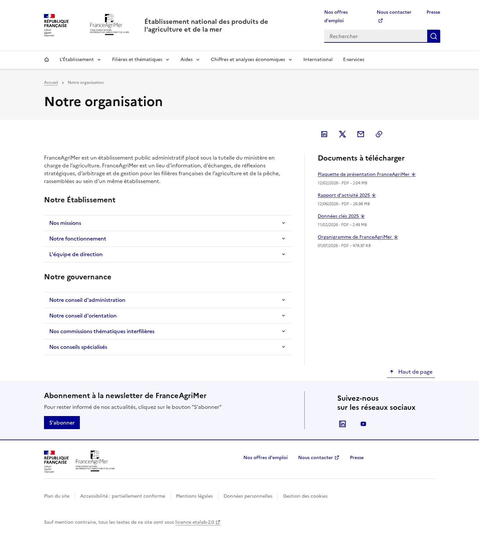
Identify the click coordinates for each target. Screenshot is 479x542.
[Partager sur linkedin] (324, 134)
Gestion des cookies (305, 496)
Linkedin (342, 424)
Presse (433, 12)
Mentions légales (194, 496)
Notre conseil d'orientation (83, 315)
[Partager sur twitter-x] (342, 134)
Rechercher (433, 36)
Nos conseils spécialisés (78, 347)
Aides (187, 59)
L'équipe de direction (76, 254)
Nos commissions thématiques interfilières (101, 331)
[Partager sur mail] (360, 134)
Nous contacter (315, 457)
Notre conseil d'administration (87, 300)
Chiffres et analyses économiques (248, 59)
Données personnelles (248, 496)
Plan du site (56, 496)
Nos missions (65, 223)
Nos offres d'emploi (265, 457)
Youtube (363, 424)
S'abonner (62, 422)
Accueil (46, 60)
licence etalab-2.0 (194, 522)
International (318, 59)
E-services (353, 59)
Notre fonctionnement (77, 238)
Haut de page (414, 372)
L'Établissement (77, 59)
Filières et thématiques (137, 59)
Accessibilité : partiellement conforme (122, 496)
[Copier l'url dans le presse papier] (378, 134)
